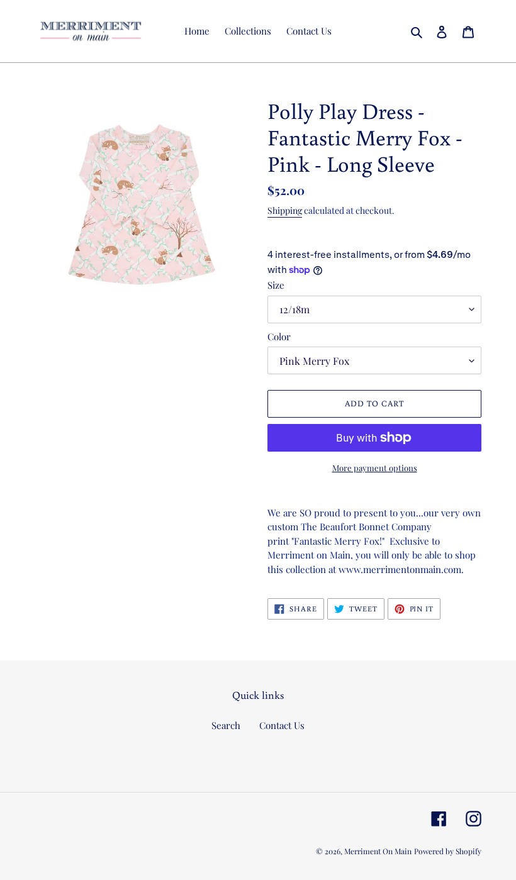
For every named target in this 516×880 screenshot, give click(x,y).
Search (225, 725)
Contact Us (282, 725)
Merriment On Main (378, 851)
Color (279, 336)
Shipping (284, 210)
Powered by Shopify (447, 851)
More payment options (374, 467)
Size (275, 285)
